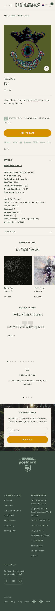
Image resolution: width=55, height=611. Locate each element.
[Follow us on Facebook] (7, 581)
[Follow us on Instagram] (13, 581)
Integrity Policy (37, 530)
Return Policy (37, 545)
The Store (8, 505)
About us (8, 500)
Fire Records (15, 199)
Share (6, 149)
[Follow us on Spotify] (20, 581)
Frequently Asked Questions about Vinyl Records (41, 511)
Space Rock (32, 219)
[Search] (10, 5)
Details (8, 160)
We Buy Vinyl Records (40, 520)
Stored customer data (40, 535)
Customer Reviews (12, 510)
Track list (10, 231)
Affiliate (34, 556)
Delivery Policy (37, 551)
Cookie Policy (37, 540)
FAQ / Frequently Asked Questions (38, 502)
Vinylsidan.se (10, 520)
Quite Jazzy (9, 525)
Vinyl (6, 15)
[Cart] (49, 5)
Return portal (10, 531)
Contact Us (9, 515)
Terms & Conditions (39, 525)
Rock (12, 215)
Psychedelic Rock (17, 219)
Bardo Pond (28, 172)
